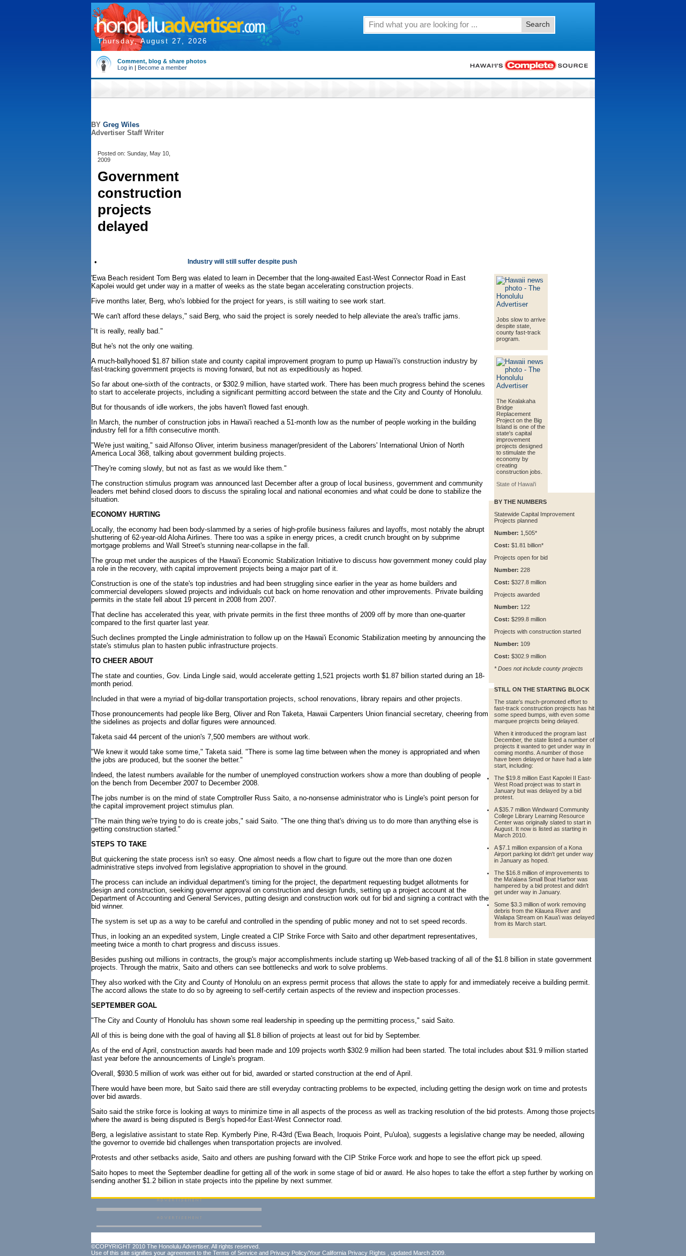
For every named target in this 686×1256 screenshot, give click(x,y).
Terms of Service (235, 1253)
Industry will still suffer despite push (242, 261)
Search (538, 24)
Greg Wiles (121, 125)
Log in (125, 67)
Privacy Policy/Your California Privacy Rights (328, 1253)
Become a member (162, 67)
